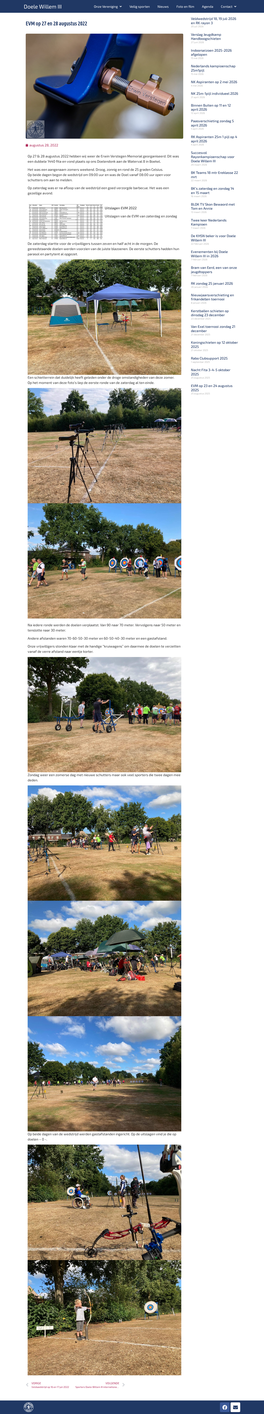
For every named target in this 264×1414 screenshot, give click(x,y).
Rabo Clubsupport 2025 (209, 358)
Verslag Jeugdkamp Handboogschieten (206, 36)
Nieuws (163, 6)
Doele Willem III (43, 6)
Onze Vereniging (106, 6)
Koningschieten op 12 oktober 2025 (214, 344)
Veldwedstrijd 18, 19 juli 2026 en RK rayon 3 (213, 20)
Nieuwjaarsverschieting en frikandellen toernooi (212, 297)
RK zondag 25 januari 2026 (212, 283)
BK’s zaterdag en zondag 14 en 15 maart (212, 190)
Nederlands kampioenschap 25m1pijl (213, 68)
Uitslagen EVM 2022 (121, 208)
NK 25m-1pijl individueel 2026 (214, 93)
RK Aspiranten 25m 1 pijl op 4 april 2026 (214, 139)
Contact (226, 6)
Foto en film (185, 6)
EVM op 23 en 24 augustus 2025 (211, 388)
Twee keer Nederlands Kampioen (209, 222)
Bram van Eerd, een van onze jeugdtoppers (214, 269)
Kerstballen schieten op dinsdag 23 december (210, 313)
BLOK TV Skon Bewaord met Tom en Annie (213, 206)
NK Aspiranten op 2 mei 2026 (214, 82)
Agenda (207, 6)
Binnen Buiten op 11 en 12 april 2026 (211, 107)
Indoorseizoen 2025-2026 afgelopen (211, 52)
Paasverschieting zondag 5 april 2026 (212, 123)
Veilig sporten (139, 6)
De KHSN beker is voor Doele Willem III (213, 238)
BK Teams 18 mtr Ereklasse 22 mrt (214, 174)
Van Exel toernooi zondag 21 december (213, 328)
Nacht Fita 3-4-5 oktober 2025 (210, 372)
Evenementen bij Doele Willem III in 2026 (209, 253)
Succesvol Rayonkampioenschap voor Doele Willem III (212, 156)
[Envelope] (235, 1407)
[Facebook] (225, 1407)
